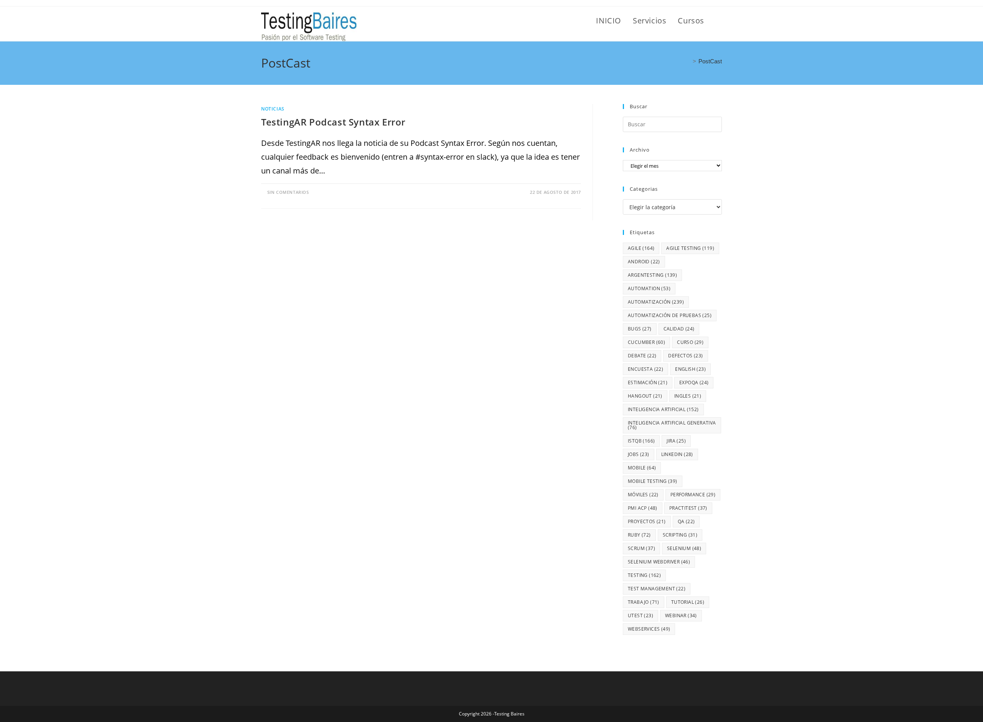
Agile (641, 248)
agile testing (690, 248)
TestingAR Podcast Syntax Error (333, 122)
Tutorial (687, 602)
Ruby (639, 535)
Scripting (680, 535)
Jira (676, 441)
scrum (641, 548)
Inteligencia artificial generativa (672, 425)
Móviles (643, 494)
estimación (647, 382)
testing (644, 575)
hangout (645, 396)
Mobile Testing (652, 481)
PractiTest (688, 508)
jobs (638, 454)
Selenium (684, 548)
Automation (649, 288)
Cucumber (646, 342)
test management (656, 588)
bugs (640, 328)
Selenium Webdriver (659, 561)
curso (690, 342)
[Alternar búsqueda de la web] (719, 21)
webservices (649, 629)
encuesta (645, 369)
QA (686, 521)
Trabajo (643, 602)
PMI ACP (642, 508)
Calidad (679, 328)
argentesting (652, 275)
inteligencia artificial (663, 409)
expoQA (693, 382)
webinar (681, 615)
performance (692, 494)
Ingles (687, 396)
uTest (640, 615)
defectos (685, 355)
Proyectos (647, 521)
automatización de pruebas (670, 315)
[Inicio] (688, 61)
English (690, 369)
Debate (642, 355)
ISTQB (641, 441)
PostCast (710, 61)
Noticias (273, 109)
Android (644, 261)
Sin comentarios (288, 192)
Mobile (642, 467)
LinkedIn (677, 454)
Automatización (656, 302)
